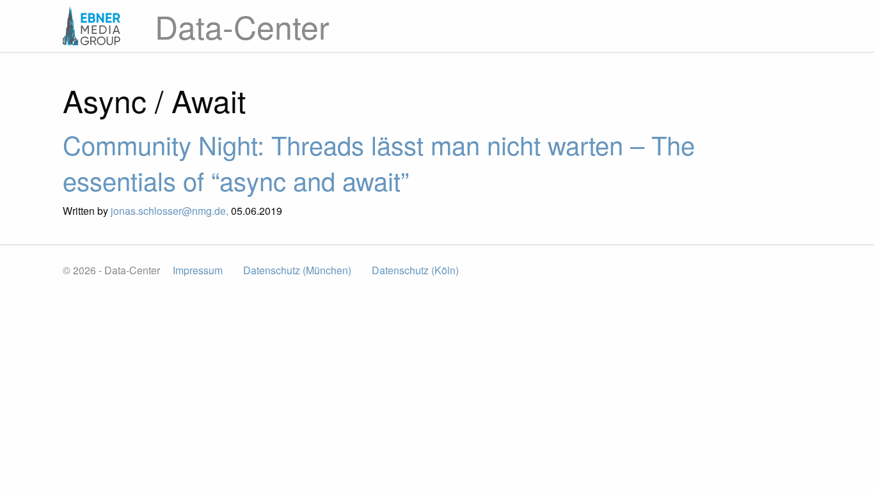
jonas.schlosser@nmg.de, (171, 210)
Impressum (198, 270)
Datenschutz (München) (297, 270)
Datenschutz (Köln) (415, 270)
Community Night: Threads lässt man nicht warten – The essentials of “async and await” (379, 162)
